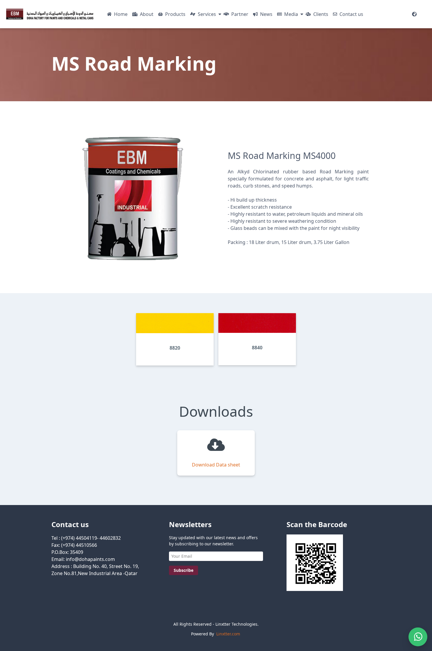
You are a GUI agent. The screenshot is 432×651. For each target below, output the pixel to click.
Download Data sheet (216, 464)
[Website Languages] (414, 14)
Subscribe (183, 570)
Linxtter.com (228, 634)
